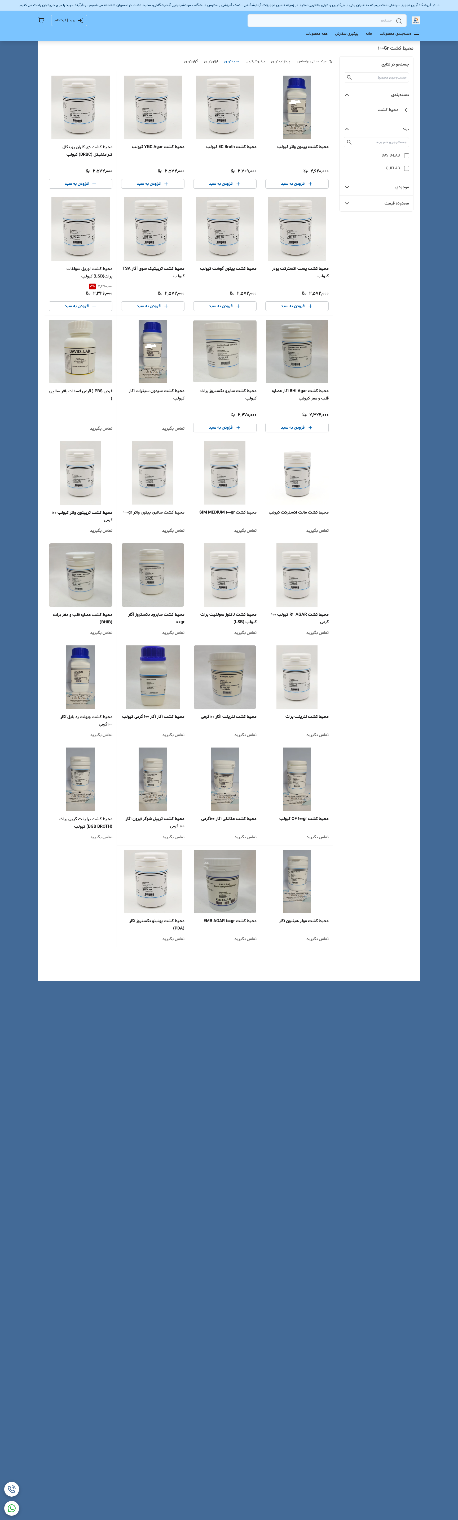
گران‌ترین (191, 61)
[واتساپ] (11, 1508)
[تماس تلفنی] (11, 1489)
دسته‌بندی (400, 95)
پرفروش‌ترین (255, 61)
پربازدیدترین (280, 61)
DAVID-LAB (391, 155)
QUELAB (393, 168)
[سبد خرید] (41, 20)
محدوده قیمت (397, 203)
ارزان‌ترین (211, 61)
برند (405, 129)
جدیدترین (231, 61)
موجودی (402, 187)
